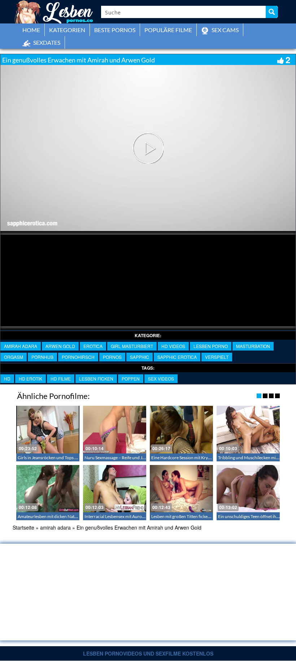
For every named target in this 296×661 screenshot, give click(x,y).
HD (7, 378)
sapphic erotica (177, 357)
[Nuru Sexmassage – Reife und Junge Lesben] (114, 429)
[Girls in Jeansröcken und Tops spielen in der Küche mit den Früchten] (47, 429)
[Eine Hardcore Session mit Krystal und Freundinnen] (181, 429)
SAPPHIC (139, 357)
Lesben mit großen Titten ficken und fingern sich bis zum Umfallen (212, 516)
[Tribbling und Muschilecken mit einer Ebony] (248, 429)
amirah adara (20, 346)
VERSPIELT (216, 357)
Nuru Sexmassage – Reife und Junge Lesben (125, 457)
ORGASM (13, 357)
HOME (31, 29)
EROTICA (93, 346)
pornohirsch (78, 357)
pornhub (42, 357)
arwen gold (60, 346)
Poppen (131, 378)
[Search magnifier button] (272, 12)
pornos (112, 357)
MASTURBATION (253, 346)
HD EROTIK (30, 378)
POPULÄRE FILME (168, 29)
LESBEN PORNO (210, 346)
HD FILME (61, 378)
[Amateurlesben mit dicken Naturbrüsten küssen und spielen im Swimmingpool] (47, 488)
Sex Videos (161, 378)
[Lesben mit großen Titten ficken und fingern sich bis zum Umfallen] (181, 488)
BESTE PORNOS (114, 29)
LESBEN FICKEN (96, 378)
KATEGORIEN (67, 29)
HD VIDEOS (173, 346)
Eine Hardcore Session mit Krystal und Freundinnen (199, 457)
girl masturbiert (132, 346)
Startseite (23, 527)
